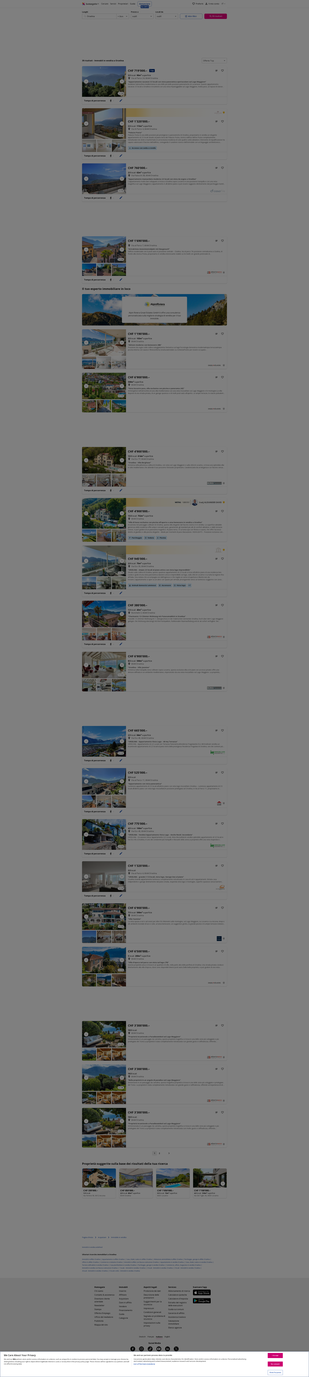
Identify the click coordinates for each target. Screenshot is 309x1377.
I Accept (275, 1355)
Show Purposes (275, 1372)
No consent (275, 1364)
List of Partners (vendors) (144, 1364)
